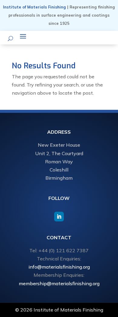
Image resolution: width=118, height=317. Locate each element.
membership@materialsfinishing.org (59, 283)
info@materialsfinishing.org (59, 267)
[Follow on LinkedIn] (59, 216)
